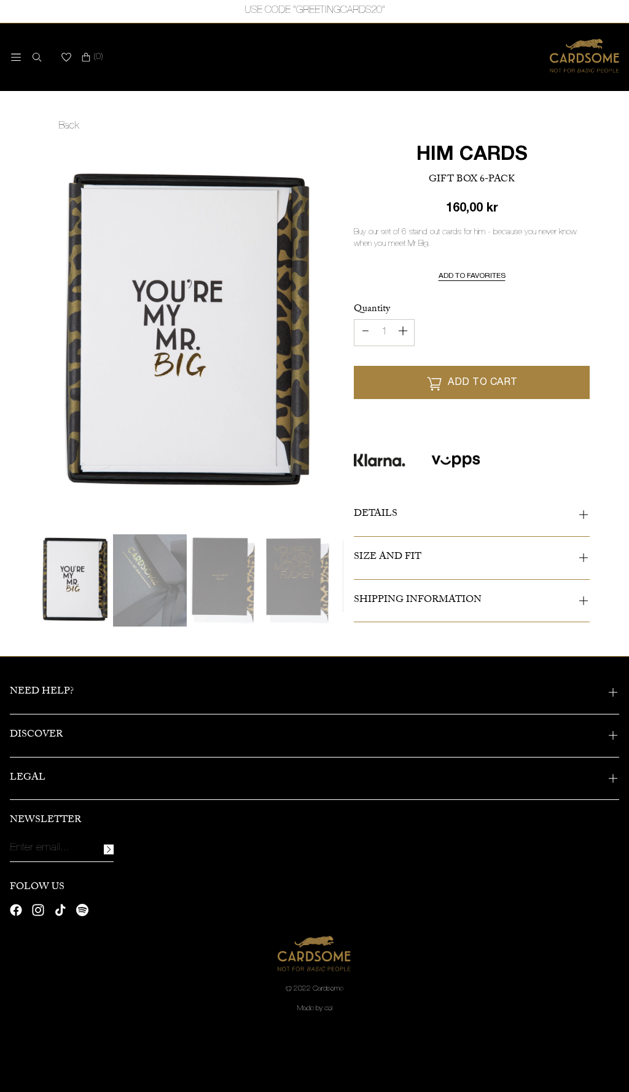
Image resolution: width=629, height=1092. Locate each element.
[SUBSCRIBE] (109, 849)
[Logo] (584, 57)
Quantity (372, 309)
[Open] (16, 57)
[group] (76, 580)
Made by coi (314, 1008)
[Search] (34, 57)
